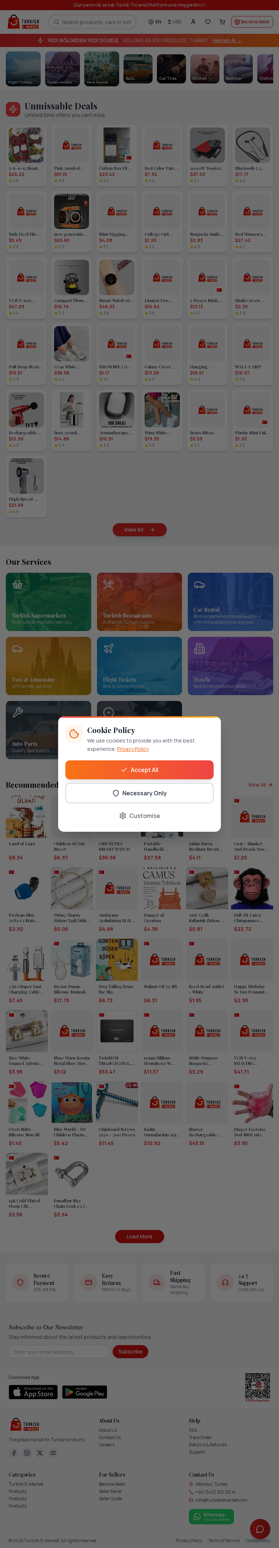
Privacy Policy (133, 748)
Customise (144, 816)
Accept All (144, 770)
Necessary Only (144, 793)
